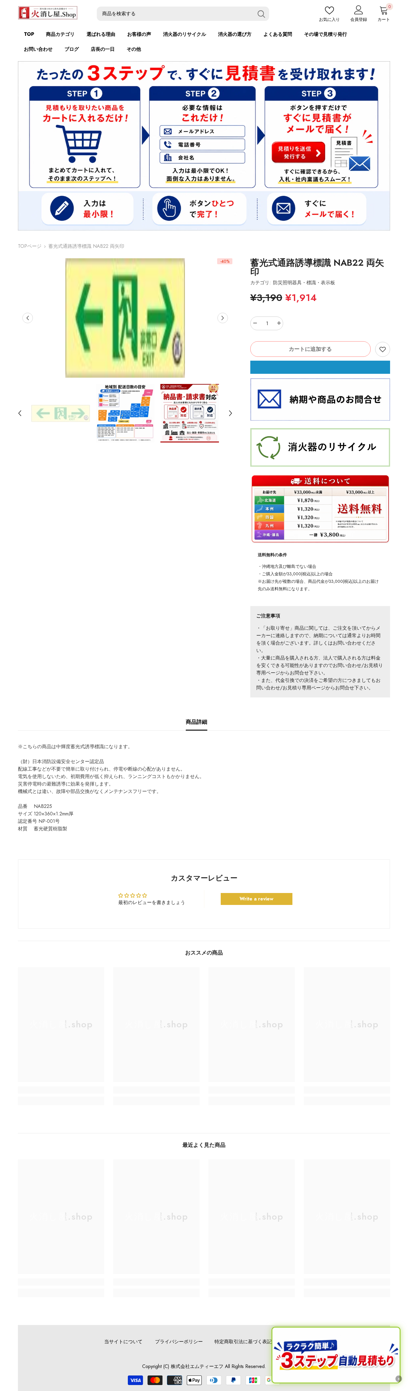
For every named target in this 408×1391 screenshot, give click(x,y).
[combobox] (175, 14)
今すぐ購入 (320, 367)
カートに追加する (310, 349)
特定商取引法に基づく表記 (243, 1341)
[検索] (183, 14)
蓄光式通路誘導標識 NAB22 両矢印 (317, 267)
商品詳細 (196, 722)
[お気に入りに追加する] (382, 349)
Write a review (256, 898)
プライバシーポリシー (179, 1341)
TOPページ (30, 246)
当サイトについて (123, 1341)
